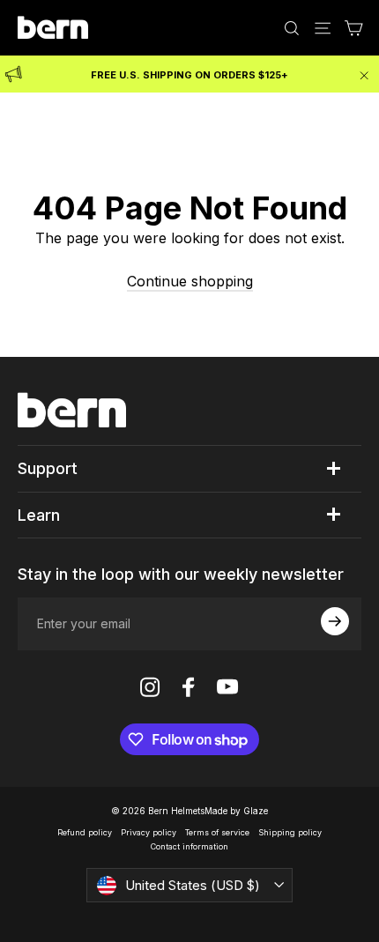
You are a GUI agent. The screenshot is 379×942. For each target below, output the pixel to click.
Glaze (255, 810)
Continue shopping (190, 281)
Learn (39, 515)
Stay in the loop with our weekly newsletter (181, 574)
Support (48, 468)
